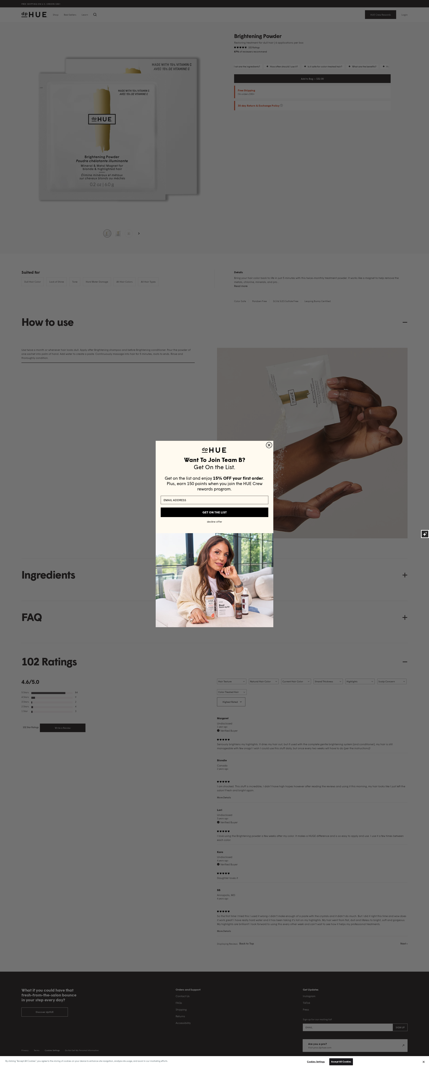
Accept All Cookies (341, 1061)
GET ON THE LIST (214, 512)
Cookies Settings (316, 1061)
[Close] (423, 1061)
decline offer (214, 521)
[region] (214, 1062)
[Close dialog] (269, 445)
